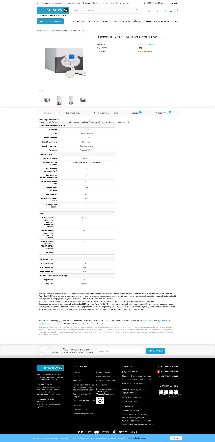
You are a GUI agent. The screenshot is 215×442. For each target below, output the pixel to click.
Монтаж (126, 21)
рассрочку (147, 321)
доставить (163, 321)
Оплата (115, 21)
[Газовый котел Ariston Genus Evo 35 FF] (65, 63)
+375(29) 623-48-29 (169, 376)
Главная (40, 30)
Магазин (77, 372)
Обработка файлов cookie (84, 401)
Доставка (105, 21)
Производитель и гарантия (106, 113)
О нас (175, 21)
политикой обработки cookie (136, 438)
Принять (176, 438)
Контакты (77, 405)
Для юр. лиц (79, 21)
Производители (103, 376)
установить (44, 323)
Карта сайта (101, 385)
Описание (48, 113)
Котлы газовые (49, 30)
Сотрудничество (162, 21)
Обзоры (137, 21)
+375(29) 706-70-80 (169, 371)
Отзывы (147, 21)
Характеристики (73, 113)
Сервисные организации (84, 413)
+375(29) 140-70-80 (155, 3)
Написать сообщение (105, 380)
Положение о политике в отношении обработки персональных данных (83, 387)
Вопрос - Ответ (163, 112)
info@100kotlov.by (137, 383)
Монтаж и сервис (80, 409)
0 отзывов (151, 44)
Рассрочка (92, 21)
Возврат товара (103, 372)
